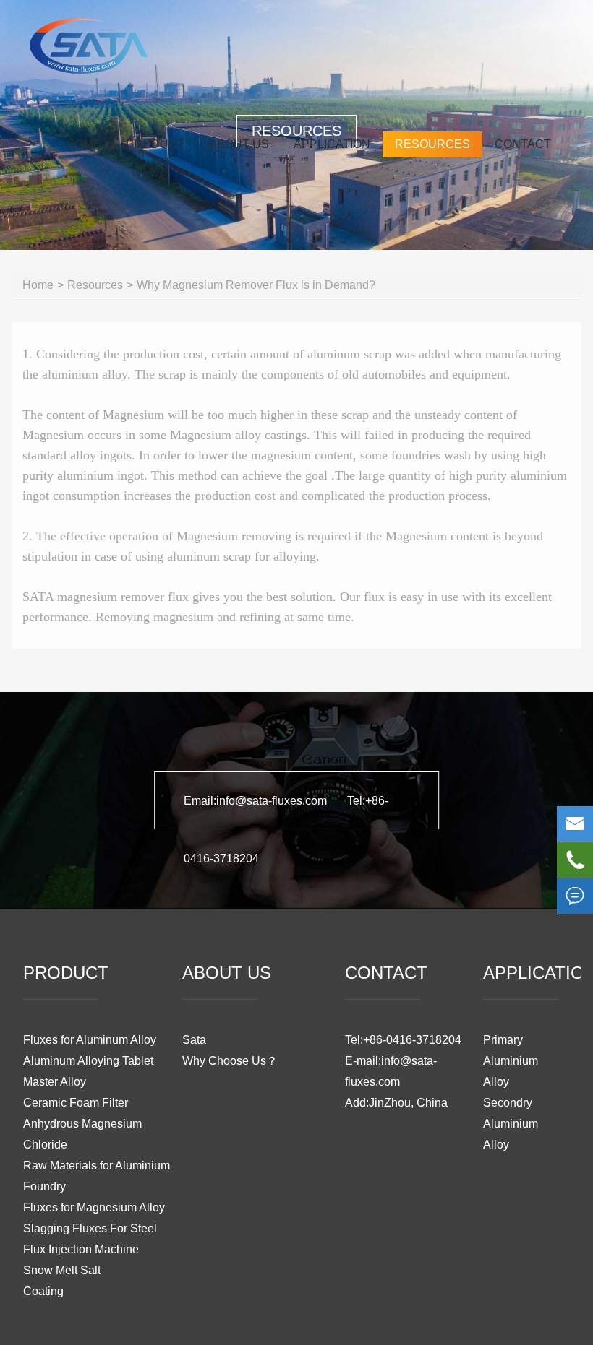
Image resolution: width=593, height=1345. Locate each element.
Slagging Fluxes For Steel (90, 1228)
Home (84, 144)
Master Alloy (54, 1082)
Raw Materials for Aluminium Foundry (96, 1176)
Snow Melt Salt (62, 1270)
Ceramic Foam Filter (75, 1103)
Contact (523, 144)
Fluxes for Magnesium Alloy (94, 1207)
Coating (43, 1291)
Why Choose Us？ (230, 1061)
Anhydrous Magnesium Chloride (82, 1134)
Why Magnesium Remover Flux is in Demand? (256, 285)
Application (332, 144)
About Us (239, 144)
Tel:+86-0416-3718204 (403, 1040)
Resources (432, 144)
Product (155, 144)
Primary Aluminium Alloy (510, 1061)
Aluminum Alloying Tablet (88, 1061)
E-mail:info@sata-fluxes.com (391, 1071)
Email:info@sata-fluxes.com (257, 801)
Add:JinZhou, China (396, 1103)
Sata (194, 1040)
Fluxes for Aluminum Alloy (89, 1040)
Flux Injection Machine (81, 1249)
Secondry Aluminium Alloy (510, 1124)
